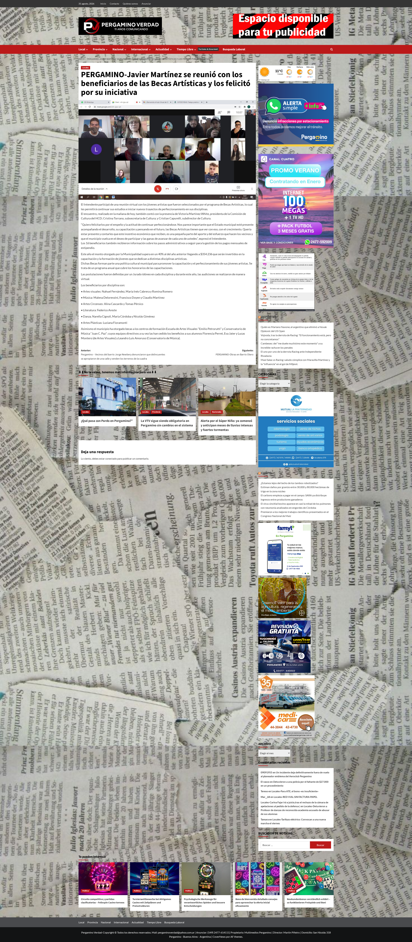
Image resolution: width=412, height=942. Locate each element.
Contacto (114, 3)
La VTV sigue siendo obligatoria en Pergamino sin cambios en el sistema (167, 423)
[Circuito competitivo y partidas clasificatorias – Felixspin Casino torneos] (103, 878)
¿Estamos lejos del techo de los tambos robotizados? (289, 483)
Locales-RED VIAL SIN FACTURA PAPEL (295, 796)
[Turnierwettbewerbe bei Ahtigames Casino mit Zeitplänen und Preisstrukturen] (154, 878)
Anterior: (123, 354)
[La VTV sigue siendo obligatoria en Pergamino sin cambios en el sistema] (167, 397)
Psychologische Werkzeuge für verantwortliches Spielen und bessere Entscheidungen (204, 903)
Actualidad (162, 49)
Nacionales (216, 412)
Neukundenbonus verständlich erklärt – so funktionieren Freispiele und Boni (308, 901)
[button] (332, 49)
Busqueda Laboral (234, 49)
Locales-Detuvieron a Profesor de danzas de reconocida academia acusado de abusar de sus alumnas (295, 810)
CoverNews (219, 936)
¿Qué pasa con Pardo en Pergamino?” (107, 421)
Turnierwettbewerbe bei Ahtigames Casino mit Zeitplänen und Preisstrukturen (151, 903)
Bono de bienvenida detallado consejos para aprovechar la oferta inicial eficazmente (256, 903)
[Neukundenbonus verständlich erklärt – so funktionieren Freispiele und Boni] (309, 878)
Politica (85, 890)
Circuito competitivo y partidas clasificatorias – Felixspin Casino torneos (102, 901)
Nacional (117, 49)
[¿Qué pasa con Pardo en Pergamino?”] (107, 397)
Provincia (99, 49)
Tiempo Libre (197, 49)
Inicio (103, 3)
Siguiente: (234, 352)
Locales (85, 67)
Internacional (139, 49)
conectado (111, 458)
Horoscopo (310, 310)
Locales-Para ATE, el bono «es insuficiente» (295, 791)
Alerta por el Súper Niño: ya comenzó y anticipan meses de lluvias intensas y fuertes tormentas (227, 425)
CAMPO (266, 473)
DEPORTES (268, 317)
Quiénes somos (130, 3)
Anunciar (146, 3)
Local (82, 49)
